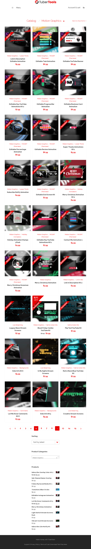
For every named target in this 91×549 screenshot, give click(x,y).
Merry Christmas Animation (45, 283)
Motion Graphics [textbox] (45, 458)
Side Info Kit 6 (17, 371)
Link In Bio (79, 280)
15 (75, 428)
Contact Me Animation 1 (73, 240)
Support (27, 544)
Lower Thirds (24, 56)
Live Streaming (18, 325)
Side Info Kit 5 (45, 414)
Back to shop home (78, 21)
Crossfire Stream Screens (73, 414)
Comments (24, 411)
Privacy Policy (35, 544)
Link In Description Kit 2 (73, 283)
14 (69, 428)
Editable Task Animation (45, 61)
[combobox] (45, 456)
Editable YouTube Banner (73, 61)
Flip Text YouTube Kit (73, 328)
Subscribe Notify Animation (18, 192)
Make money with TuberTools (45, 539)
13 (63, 428)
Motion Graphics (12, 56)
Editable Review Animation (45, 149)
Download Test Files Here (58, 544)
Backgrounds (24, 368)
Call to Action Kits (51, 325)
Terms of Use (45, 544)
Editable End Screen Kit (45, 195)
